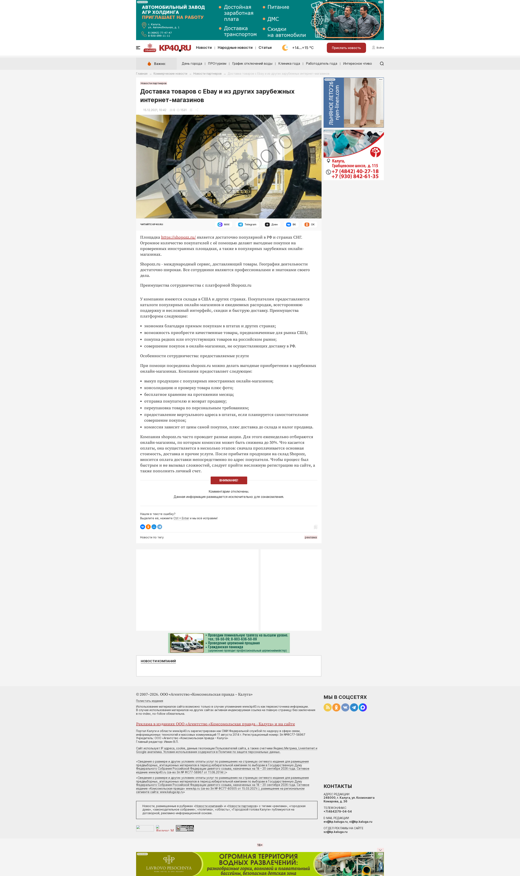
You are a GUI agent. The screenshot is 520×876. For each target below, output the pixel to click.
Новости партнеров (207, 73)
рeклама (311, 537)
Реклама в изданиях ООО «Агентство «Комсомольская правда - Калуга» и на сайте (215, 724)
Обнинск (150, 50)
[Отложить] (191, 110)
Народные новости (235, 47)
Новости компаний (158, 661)
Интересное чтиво (357, 63)
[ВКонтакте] (142, 526)
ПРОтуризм (217, 63)
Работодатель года (321, 63)
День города (192, 63)
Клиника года (289, 63)
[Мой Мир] (154, 526)
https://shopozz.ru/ (178, 237)
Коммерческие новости (170, 73)
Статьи (265, 47)
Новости (204, 47)
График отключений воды (252, 63)
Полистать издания (149, 701)
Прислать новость (346, 48)
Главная (141, 73)
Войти (380, 47)
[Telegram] (159, 526)
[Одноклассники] (148, 526)
